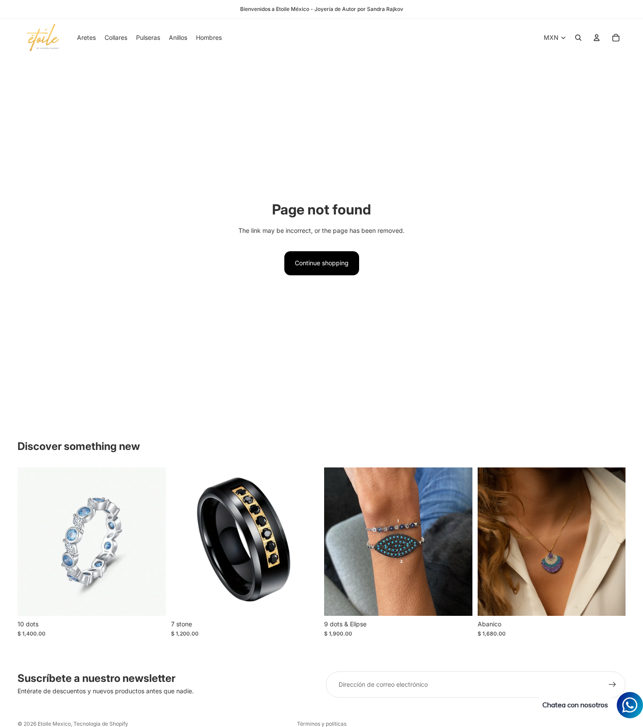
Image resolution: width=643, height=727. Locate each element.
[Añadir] (612, 602)
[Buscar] (578, 37)
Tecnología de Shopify (100, 723)
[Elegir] (152, 602)
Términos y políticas (321, 723)
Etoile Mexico (54, 723)
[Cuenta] (596, 37)
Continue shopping (322, 263)
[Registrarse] (612, 684)
